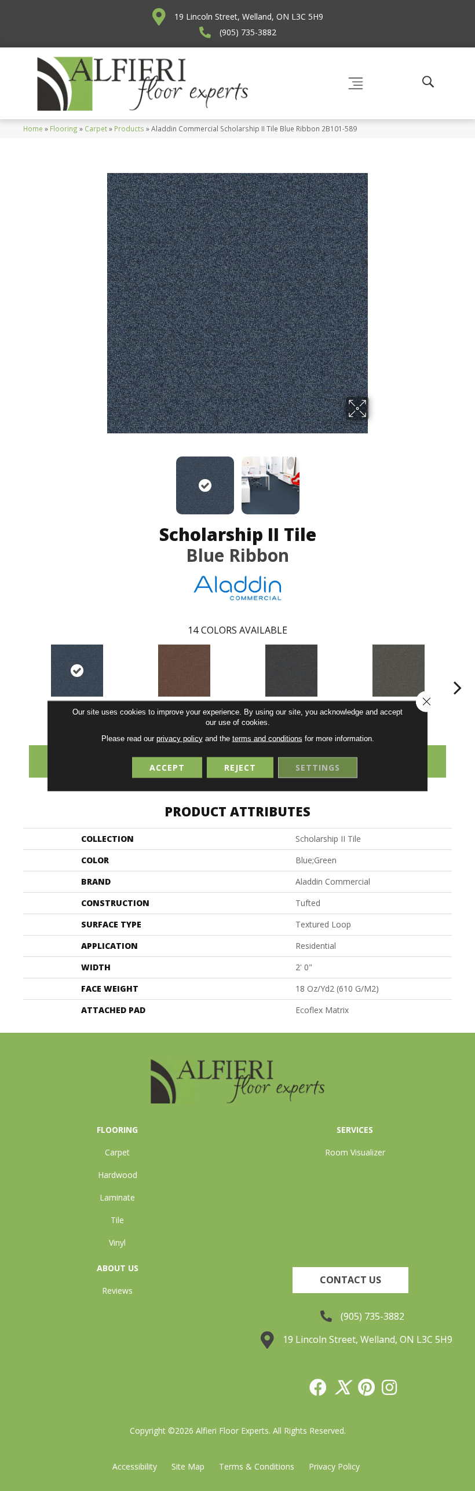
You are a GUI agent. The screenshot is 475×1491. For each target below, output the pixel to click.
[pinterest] (367, 1387)
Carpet (96, 128)
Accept (167, 766)
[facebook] (318, 1387)
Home (33, 128)
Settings (317, 766)
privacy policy (179, 738)
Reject (240, 766)
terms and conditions (267, 738)
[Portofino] (291, 671)
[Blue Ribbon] (76, 671)
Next (376, 479)
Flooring (64, 128)
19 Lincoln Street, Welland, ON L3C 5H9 (248, 16)
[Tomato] (183, 671)
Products (129, 128)
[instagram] (390, 1387)
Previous (98, 479)
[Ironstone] (398, 671)
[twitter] (343, 1387)
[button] (350, 1280)
